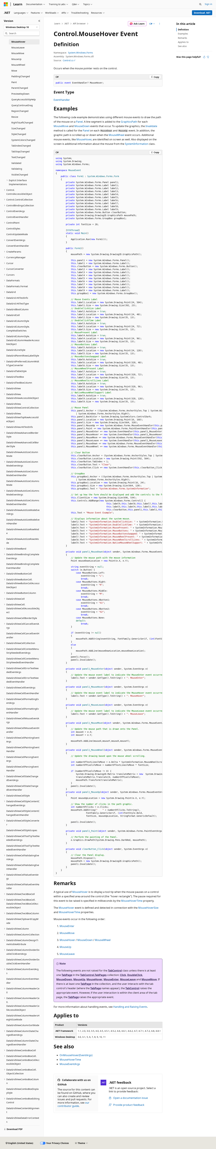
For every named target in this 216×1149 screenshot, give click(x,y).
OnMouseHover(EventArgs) (76, 1055)
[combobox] (22, 27)
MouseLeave (67, 954)
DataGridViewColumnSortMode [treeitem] (22, 1025)
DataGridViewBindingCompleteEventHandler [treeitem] (22, 565)
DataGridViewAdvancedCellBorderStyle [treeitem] (22, 444)
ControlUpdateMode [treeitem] (17, 234)
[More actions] (159, 23)
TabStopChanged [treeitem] (20, 151)
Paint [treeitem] (14, 82)
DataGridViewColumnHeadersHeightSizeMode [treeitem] (22, 1017)
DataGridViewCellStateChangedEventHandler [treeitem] (22, 787)
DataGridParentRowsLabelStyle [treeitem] (22, 355)
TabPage (67, 975)
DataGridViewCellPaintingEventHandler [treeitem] (22, 749)
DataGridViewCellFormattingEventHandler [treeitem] (22, 710)
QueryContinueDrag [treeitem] (22, 105)
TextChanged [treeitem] (18, 157)
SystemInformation (136, 144)
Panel (79, 121)
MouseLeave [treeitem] (18, 47)
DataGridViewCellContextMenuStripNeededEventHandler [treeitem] (22, 660)
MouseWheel (116, 135)
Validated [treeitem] (16, 163)
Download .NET (202, 12)
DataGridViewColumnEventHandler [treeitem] (22, 980)
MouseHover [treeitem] (18, 41)
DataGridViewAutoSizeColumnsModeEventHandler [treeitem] (22, 502)
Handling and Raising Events (130, 1006)
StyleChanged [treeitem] (18, 134)
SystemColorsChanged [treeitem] (23, 139)
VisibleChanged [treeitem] (19, 174)
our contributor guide (73, 1104)
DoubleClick (134, 975)
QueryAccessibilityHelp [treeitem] (23, 99)
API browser (79, 23)
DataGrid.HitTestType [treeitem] (17, 303)
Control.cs (68, 60)
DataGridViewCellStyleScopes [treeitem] (21, 830)
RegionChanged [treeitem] (19, 110)
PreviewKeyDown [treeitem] (20, 93)
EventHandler (62, 100)
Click (123, 975)
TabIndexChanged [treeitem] (21, 145)
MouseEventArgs (70, 1064)
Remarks (182, 37)
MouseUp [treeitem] (16, 59)
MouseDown (82, 126)
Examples (183, 33)
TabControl (115, 970)
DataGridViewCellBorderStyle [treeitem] (21, 618)
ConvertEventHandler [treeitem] (17, 245)
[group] (108, 516)
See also (182, 46)
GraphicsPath (129, 121)
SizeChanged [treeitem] (18, 128)
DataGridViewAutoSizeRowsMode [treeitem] (22, 540)
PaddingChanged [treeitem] (20, 76)
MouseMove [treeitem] (17, 53)
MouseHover (83, 139)
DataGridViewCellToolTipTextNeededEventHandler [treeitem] (23, 847)
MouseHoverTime (131, 900)
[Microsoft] (6, 4)
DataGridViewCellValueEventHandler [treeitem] (22, 886)
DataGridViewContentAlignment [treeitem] (22, 1110)
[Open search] (200, 4)
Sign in (208, 4)
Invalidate (151, 126)
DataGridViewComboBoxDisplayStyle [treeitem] (22, 1090)
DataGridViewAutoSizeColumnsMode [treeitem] (22, 483)
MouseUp (65, 947)
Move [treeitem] (14, 70)
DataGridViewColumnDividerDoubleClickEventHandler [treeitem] (22, 961)
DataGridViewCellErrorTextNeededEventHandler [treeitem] (22, 679)
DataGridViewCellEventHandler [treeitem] (22, 693)
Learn (57, 23)
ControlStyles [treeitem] (13, 228)
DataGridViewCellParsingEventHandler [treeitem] (22, 768)
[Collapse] (39, 20)
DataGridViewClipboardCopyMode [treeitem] (22, 921)
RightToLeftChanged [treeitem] (22, 122)
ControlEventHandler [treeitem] (17, 217)
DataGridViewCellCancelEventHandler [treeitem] (22, 635)
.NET (66, 23)
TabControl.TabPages (93, 975)
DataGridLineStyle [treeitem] (15, 349)
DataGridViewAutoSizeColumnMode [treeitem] (22, 454)
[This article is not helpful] (208, 57)
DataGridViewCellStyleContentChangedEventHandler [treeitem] (23, 812)
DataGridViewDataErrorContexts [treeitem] (22, 1119)
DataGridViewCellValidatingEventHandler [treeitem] (22, 867)
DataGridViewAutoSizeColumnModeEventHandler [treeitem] (22, 473)
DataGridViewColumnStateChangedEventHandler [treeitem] (22, 1042)
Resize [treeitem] (14, 116)
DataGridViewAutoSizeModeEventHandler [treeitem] (23, 521)
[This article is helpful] (204, 57)
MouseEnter (67, 926)
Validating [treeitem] (16, 168)
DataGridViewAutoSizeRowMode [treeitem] (22, 531)
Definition (183, 29)
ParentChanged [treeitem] (19, 87)
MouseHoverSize (148, 907)
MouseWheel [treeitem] (18, 64)
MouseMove (61, 126)
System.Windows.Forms (80, 52)
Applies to (183, 42)
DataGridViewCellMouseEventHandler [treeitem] (22, 730)
